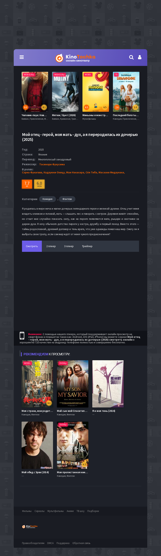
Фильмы (27, 511)
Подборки (93, 511)
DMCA (50, 543)
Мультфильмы (56, 511)
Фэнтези (67, 199)
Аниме (70, 511)
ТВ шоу (80, 511)
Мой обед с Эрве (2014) (35, 472)
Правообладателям (33, 543)
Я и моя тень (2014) (103, 411)
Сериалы (40, 511)
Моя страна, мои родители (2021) (42, 411)
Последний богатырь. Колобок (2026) (105, 115)
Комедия (47, 199)
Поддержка (63, 543)
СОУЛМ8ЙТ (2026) (123, 115)
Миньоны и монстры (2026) (68, 115)
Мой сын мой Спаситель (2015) (75, 411)
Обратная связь (81, 543)
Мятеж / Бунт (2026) (33, 115)
